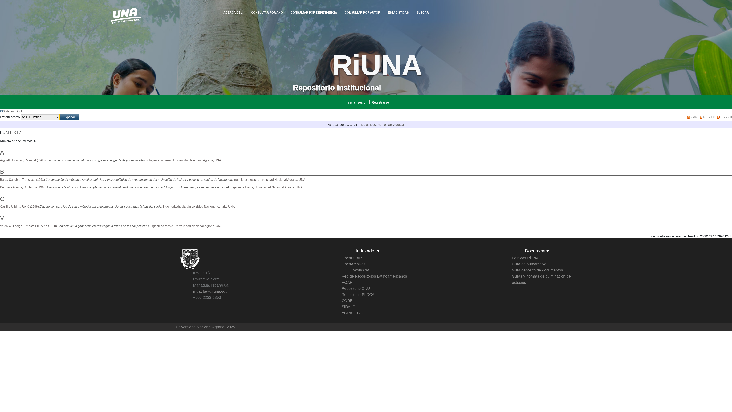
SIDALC (348, 306)
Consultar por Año (267, 12)
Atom (693, 117)
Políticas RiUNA (525, 257)
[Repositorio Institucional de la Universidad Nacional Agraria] (125, 16)
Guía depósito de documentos (537, 270)
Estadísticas (398, 12)
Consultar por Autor (362, 12)
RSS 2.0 (726, 117)
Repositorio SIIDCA (358, 294)
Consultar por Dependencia (314, 12)
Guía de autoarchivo (529, 264)
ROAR (347, 282)
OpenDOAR (352, 257)
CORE (347, 300)
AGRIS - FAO (353, 312)
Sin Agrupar (396, 124)
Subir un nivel (12, 111)
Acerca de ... (233, 12)
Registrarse (380, 102)
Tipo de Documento (372, 124)
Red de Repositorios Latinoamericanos (374, 276)
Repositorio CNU (356, 288)
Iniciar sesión (357, 102)
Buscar (422, 12)
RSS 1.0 (709, 117)
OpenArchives (353, 264)
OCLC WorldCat (355, 270)
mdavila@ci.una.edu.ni (212, 291)
